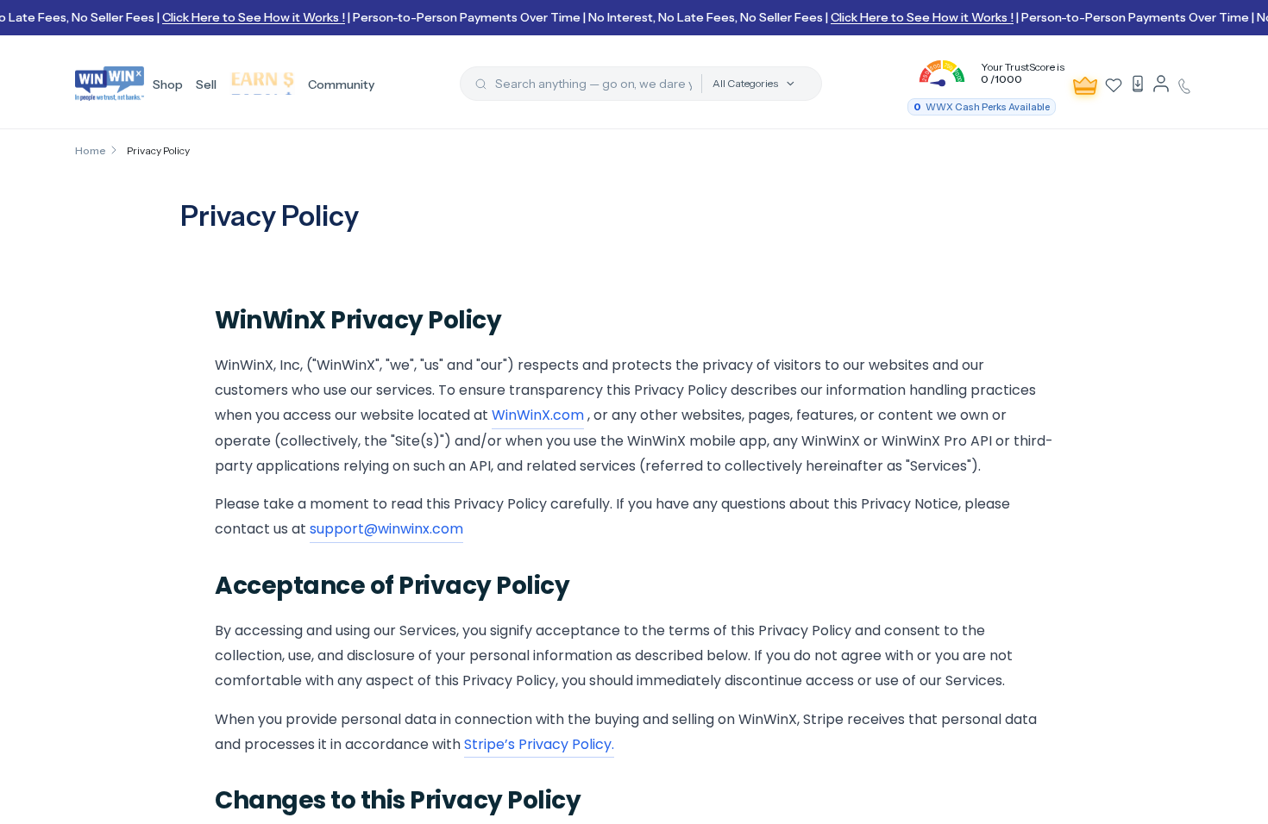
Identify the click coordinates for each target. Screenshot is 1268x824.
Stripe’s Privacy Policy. (539, 744)
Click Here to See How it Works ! (247, 17)
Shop (168, 84)
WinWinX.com (538, 415)
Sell (206, 84)
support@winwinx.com (386, 529)
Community (341, 84)
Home (90, 150)
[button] (985, 73)
